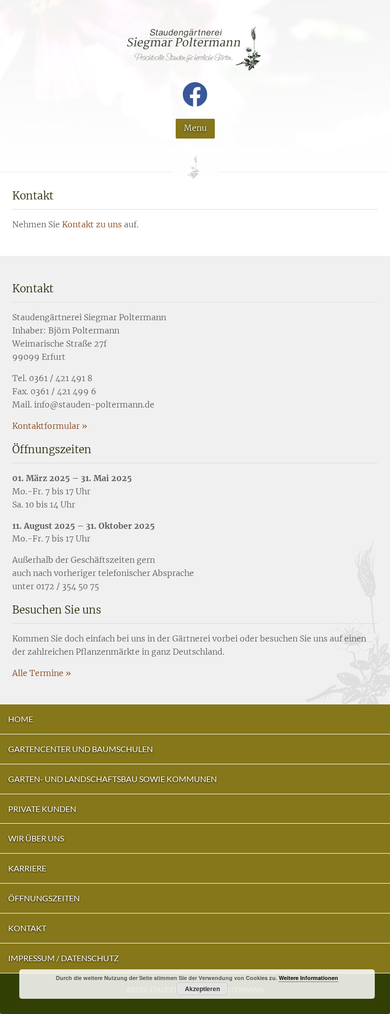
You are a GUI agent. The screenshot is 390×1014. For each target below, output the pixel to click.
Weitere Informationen (308, 978)
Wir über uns (36, 838)
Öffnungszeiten (44, 898)
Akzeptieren (202, 988)
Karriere (27, 868)
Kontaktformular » (49, 426)
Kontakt (27, 928)
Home (20, 719)
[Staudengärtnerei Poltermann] (195, 58)
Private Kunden (42, 809)
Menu (195, 128)
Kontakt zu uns (92, 224)
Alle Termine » (41, 673)
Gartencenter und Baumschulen (80, 749)
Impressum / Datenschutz (63, 958)
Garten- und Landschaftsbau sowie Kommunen (112, 779)
